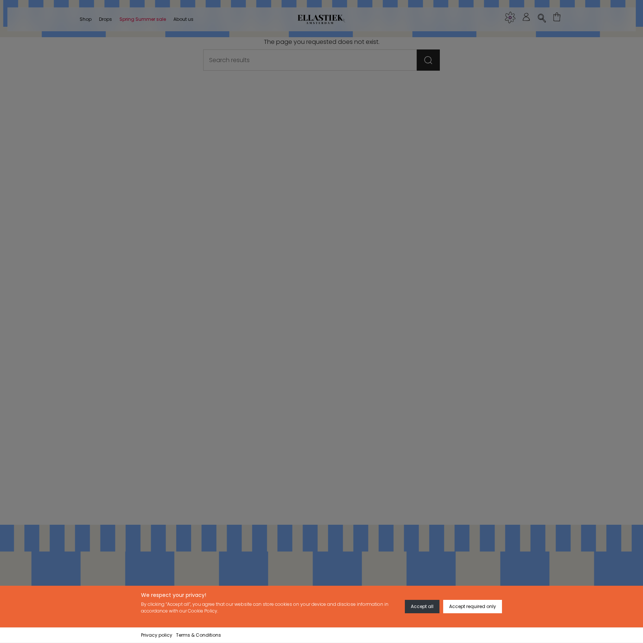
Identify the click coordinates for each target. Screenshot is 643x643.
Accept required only (472, 606)
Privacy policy (156, 635)
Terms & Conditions (198, 635)
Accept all (422, 606)
